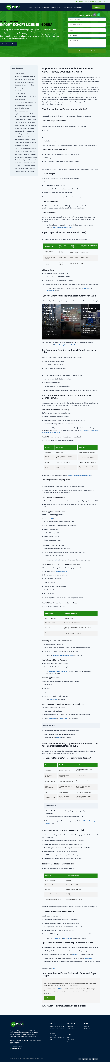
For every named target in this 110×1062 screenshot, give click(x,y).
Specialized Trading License (23, 105)
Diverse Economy (20, 93)
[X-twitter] (90, 1059)
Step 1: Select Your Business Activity (26, 119)
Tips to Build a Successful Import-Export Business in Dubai (26, 165)
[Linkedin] (83, 1059)
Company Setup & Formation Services (79, 475)
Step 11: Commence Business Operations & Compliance (26, 148)
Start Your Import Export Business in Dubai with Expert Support (26, 168)
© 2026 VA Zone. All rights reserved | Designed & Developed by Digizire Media (26, 1058)
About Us (37, 7)
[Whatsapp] (98, 14)
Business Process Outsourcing (58, 671)
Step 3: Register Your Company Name (26, 125)
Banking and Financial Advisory (63, 655)
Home (30, 7)
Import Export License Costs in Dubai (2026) (26, 96)
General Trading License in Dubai (64, 345)
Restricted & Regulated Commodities (26, 160)
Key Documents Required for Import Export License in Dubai (26, 114)
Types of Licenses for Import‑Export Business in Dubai (26, 102)
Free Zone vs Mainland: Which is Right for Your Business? (26, 154)
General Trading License (22, 108)
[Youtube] (96, 1059)
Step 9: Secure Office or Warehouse (25, 142)
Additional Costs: (20, 99)
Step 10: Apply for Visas (22, 145)
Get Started (98, 7)
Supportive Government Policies (24, 85)
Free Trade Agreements (22, 91)
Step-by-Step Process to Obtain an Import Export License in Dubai (26, 117)
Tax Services (85, 288)
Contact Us (78, 7)
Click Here (49, 998)
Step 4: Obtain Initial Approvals (24, 128)
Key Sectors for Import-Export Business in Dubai (26, 157)
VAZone (58, 737)
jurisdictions (89, 958)
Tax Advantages (20, 88)
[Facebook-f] (80, 1059)
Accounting (50, 290)
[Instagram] (86, 1059)
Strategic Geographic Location (24, 82)
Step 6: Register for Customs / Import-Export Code (26, 134)
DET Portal (50, 518)
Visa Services (53, 699)
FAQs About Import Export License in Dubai (26, 171)
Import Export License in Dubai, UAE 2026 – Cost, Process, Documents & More (25, 76)
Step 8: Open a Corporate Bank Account (26, 140)
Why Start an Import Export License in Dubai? (26, 79)
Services (56, 560)
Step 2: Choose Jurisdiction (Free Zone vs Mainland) (26, 122)
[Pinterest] (93, 1059)
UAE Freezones (84, 430)
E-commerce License (21, 111)
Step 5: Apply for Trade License (24, 131)
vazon (54, 968)
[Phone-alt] (94, 14)
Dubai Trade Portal (61, 571)
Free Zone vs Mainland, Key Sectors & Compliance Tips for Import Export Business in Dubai (25, 151)
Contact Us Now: (20, 73)
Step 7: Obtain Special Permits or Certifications (26, 137)
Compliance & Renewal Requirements (26, 163)
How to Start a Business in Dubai (62, 227)
